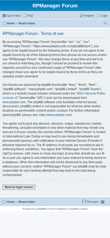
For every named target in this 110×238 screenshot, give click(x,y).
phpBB (41, 208)
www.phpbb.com (14, 102)
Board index (27, 23)
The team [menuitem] (92, 201)
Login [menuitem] (104, 15)
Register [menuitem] (89, 15)
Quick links (14, 15)
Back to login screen (19, 187)
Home (11, 23)
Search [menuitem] (105, 24)
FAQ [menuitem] (30, 15)
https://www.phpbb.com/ (55, 115)
